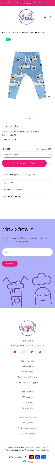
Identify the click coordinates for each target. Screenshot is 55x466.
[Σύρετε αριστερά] (22, 118)
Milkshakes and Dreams (30, 447)
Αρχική (4, 32)
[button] (5, 17)
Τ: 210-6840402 (27, 341)
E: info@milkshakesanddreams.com (27, 345)
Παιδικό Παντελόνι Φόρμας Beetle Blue (27, 32)
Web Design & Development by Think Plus (31, 450)
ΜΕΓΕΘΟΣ (6, 149)
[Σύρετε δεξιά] (33, 118)
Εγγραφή (10, 263)
